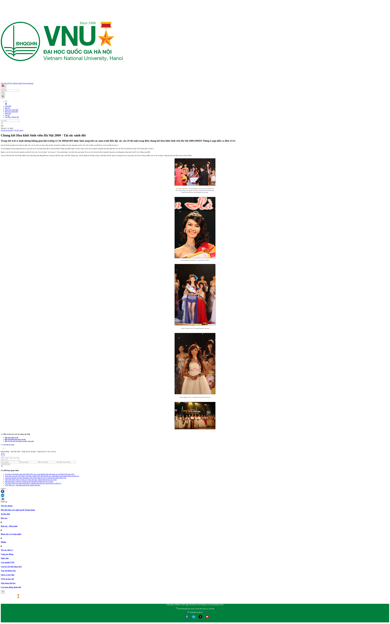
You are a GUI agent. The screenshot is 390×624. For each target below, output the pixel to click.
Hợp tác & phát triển (11, 111)
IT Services (24, 83)
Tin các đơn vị (7, 550)
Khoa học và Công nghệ (11, 534)
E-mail (19, 83)
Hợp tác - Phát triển (9, 526)
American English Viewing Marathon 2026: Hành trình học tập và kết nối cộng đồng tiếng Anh (35, 478)
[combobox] (3, 86)
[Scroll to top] (3, 592)
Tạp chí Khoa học (8, 571)
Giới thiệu (8, 106)
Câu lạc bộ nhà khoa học (11, 566)
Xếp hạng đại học (8, 583)
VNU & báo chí (7, 579)
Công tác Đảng (7, 554)
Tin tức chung (18, 130)
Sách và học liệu (7, 575)
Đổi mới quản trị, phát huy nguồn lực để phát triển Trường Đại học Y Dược (29, 481)
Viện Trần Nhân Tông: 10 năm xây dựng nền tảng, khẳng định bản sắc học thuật (31, 480)
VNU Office (13, 83)
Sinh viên (8, 113)
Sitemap (30, 83)
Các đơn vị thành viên (12, 117)
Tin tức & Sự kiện (7, 130)
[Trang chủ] (62, 81)
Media (3, 542)
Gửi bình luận (6, 464)
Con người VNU (8, 562)
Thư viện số (5, 83)
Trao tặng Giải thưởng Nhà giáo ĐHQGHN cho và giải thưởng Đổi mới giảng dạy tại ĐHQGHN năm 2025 (39, 474)
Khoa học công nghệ (11, 110)
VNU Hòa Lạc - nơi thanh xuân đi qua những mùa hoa (22, 485)
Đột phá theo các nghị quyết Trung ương (18, 510)
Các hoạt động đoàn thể (11, 587)
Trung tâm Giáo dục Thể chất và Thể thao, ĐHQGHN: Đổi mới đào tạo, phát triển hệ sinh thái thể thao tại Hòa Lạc (42, 476)
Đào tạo (7, 108)
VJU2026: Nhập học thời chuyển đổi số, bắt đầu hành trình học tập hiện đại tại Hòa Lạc (33, 483)
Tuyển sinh (5, 514)
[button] (195, 492)
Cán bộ (7, 115)
